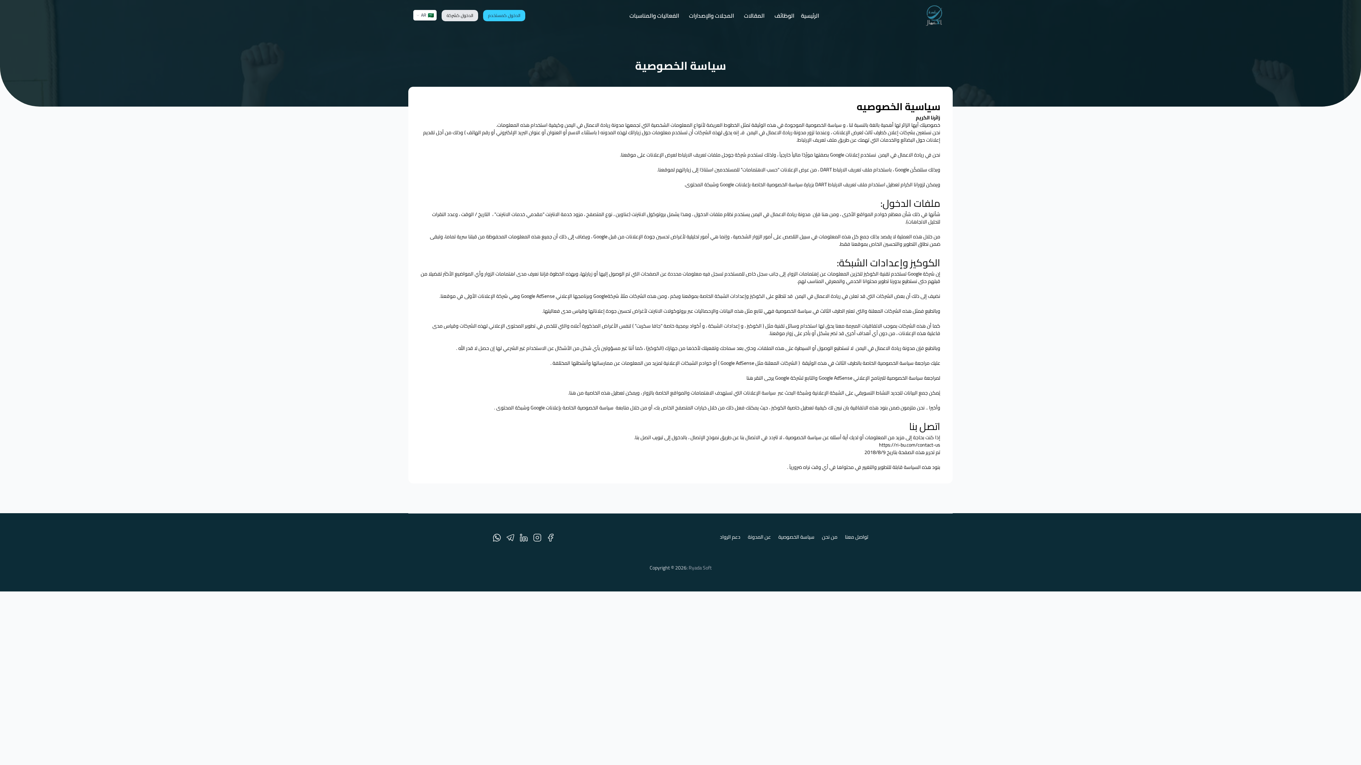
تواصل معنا (856, 537)
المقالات (754, 15)
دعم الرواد (730, 537)
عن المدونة (759, 537)
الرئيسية (810, 15)
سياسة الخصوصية (796, 537)
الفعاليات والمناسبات (654, 15)
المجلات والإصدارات (711, 15)
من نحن (830, 537)
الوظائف (784, 15)
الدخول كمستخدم (504, 15)
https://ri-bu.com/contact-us (909, 444)
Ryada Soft (700, 567)
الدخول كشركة (460, 15)
